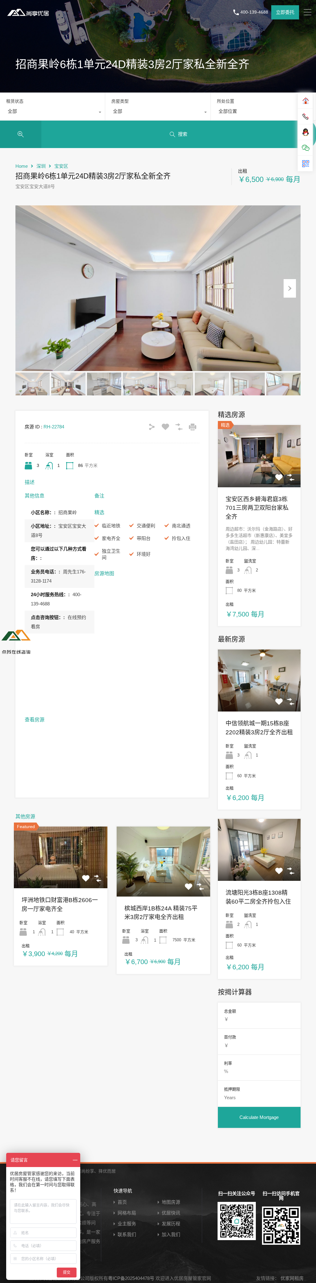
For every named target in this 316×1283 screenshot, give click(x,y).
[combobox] (52, 112)
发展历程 (171, 1223)
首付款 (230, 1037)
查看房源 (60, 875)
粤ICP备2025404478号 (131, 1278)
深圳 (41, 166)
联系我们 (127, 1234)
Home (21, 166)
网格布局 (127, 1213)
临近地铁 (111, 525)
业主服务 (127, 1223)
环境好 (144, 554)
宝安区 (61, 166)
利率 (228, 1063)
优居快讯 (171, 1213)
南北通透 (181, 525)
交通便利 (146, 525)
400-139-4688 (254, 12)
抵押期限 (232, 1089)
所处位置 (225, 101)
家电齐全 (111, 538)
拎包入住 (181, 538)
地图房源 (171, 1202)
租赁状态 (14, 101)
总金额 (230, 1011)
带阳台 (144, 538)
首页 (122, 1202)
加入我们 (171, 1234)
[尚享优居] (29, 16)
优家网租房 (291, 1278)
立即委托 (285, 12)
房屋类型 (120, 101)
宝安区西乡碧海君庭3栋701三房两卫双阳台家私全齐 (257, 508)
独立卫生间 (111, 554)
